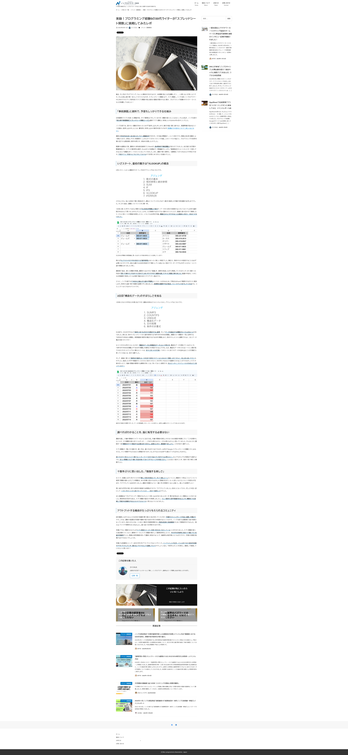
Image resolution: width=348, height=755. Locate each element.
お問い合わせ (120, 743)
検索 (228, 18)
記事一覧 (135, 576)
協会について (120, 737)
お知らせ (118, 740)
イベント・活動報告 (146, 27)
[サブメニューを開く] (140, 740)
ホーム (118, 734)
